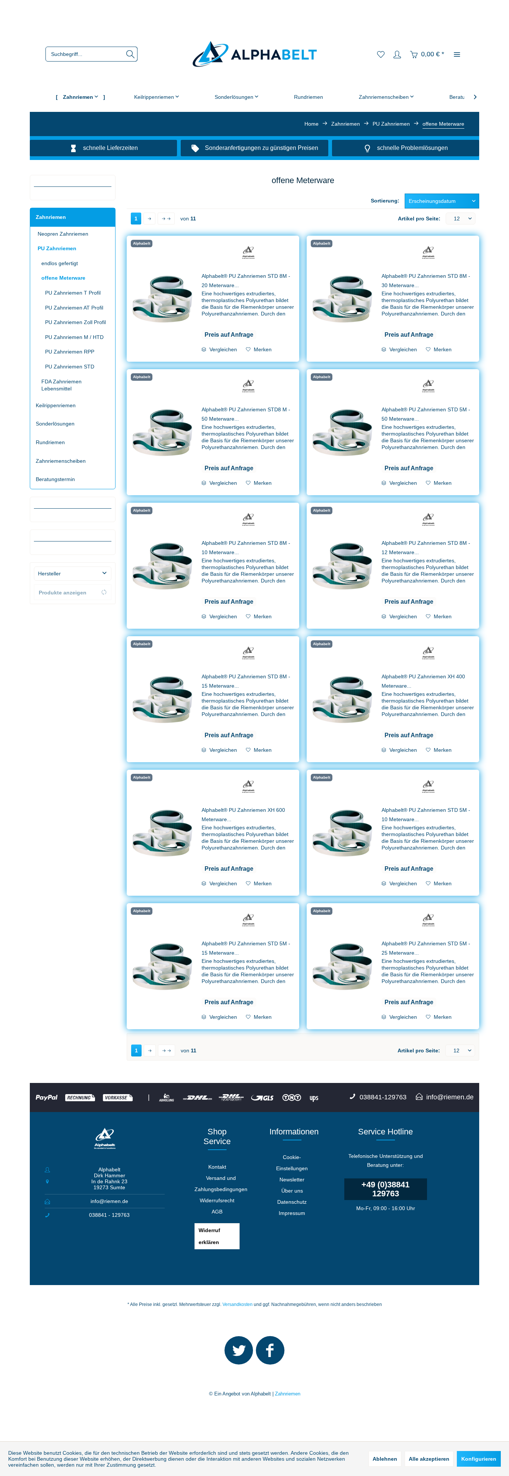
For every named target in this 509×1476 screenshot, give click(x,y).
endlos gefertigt (59, 263)
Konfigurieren (478, 1459)
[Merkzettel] (380, 54)
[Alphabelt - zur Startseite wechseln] (255, 54)
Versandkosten (237, 1304)
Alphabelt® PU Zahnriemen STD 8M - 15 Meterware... (246, 681)
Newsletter (291, 1180)
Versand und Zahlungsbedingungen (221, 1183)
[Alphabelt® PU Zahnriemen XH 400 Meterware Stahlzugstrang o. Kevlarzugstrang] (342, 699)
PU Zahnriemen (57, 248)
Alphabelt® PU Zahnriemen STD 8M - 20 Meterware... (246, 280)
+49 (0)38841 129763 (385, 1189)
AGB (217, 1212)
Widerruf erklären (209, 1236)
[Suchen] (130, 54)
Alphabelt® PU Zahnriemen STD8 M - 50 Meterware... (246, 414)
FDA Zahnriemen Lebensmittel (61, 385)
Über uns (292, 1191)
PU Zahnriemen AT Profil (74, 308)
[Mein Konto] (397, 54)
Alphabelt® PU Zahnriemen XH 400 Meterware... (423, 681)
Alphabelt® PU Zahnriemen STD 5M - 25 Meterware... (426, 948)
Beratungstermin (55, 479)
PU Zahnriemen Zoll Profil (75, 322)
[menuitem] (91, 54)
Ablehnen (385, 1459)
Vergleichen (222, 349)
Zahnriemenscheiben (61, 461)
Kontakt (217, 1167)
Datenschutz (292, 1202)
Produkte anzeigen (62, 593)
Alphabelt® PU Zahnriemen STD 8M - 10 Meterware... (246, 547)
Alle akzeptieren (429, 1459)
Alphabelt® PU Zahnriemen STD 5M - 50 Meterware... (426, 414)
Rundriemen (50, 442)
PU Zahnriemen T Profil (73, 293)
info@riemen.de (109, 1201)
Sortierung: (385, 201)
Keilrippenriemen (56, 405)
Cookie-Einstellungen (292, 1162)
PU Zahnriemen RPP (69, 352)
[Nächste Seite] (149, 218)
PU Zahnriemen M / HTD (74, 337)
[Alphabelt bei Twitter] (239, 1353)
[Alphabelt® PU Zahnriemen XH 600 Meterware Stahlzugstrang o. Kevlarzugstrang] (162, 833)
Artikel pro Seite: (419, 219)
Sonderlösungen (55, 424)
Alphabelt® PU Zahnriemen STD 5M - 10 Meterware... (426, 814)
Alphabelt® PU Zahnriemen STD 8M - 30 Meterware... (426, 280)
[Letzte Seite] (166, 218)
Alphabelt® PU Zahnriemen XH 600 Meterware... (243, 814)
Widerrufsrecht (217, 1200)
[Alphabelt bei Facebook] (270, 1353)
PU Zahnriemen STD (69, 367)
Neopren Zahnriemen (63, 234)
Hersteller (49, 574)
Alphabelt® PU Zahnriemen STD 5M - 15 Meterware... (246, 948)
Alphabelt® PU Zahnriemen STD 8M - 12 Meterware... (426, 547)
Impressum (292, 1213)
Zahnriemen (51, 217)
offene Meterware (63, 278)
